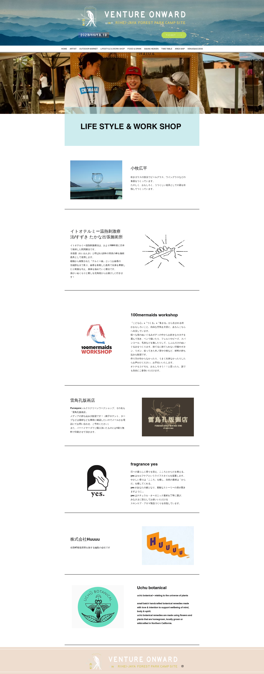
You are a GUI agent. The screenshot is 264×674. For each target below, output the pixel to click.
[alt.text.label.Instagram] (182, 666)
